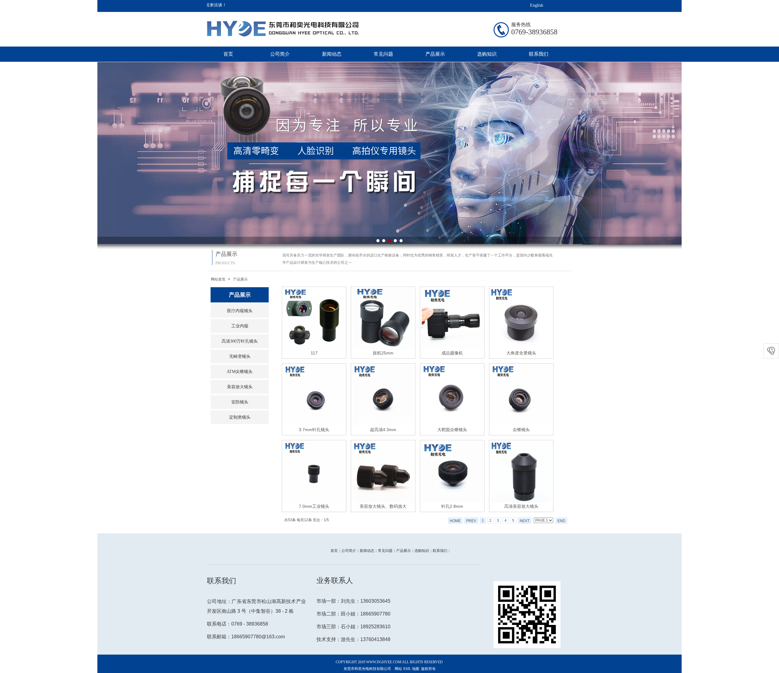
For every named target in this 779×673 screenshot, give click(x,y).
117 (314, 352)
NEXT (524, 521)
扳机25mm (383, 352)
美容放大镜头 (240, 387)
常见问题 (383, 54)
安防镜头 (239, 402)
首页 (228, 54)
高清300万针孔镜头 (240, 341)
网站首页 (218, 279)
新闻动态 (331, 54)
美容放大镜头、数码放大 (383, 506)
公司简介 (280, 54)
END (561, 521)
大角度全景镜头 (521, 352)
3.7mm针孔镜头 (314, 429)
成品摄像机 (452, 352)
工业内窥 (239, 326)
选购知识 (487, 54)
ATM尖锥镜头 (240, 371)
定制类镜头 (239, 417)
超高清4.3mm (383, 429)
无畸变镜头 (239, 356)
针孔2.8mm (452, 506)
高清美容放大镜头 (521, 506)
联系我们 (538, 54)
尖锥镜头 (521, 429)
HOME (455, 521)
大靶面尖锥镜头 (452, 429)
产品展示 (435, 54)
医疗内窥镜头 (240, 311)
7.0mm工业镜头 (314, 506)
